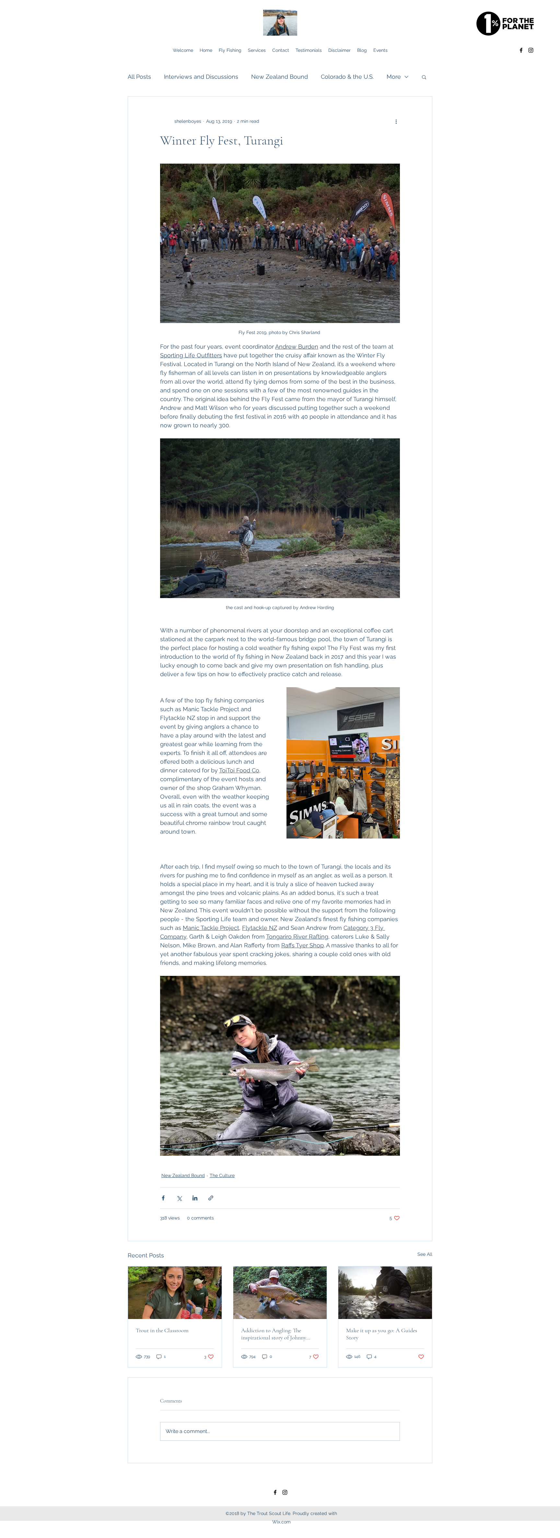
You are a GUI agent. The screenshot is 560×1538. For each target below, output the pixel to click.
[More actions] (396, 121)
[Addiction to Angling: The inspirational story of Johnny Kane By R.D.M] (280, 1292)
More (394, 76)
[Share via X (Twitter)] (179, 1198)
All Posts (139, 76)
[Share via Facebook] (163, 1198)
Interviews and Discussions (201, 76)
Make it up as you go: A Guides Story (381, 1334)
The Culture (222, 1175)
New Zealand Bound (279, 76)
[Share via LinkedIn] (195, 1198)
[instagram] (531, 50)
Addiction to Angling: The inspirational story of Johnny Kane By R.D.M (273, 1334)
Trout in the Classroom (162, 1330)
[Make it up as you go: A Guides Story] (385, 1292)
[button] (424, 76)
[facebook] (521, 50)
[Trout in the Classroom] (175, 1292)
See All (424, 1254)
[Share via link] (211, 1198)
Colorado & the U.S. (347, 76)
